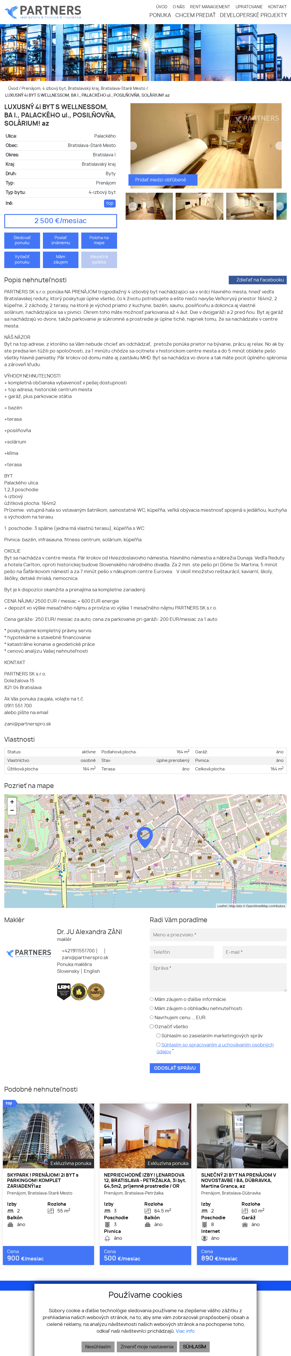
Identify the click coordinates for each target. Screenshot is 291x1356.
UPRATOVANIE (249, 7)
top (109, 203)
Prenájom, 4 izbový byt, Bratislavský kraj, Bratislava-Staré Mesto (84, 88)
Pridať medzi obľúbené (161, 180)
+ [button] (12, 801)
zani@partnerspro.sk (84, 957)
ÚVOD (161, 7)
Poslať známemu (60, 240)
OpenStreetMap (257, 905)
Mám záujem (60, 259)
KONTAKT (277, 7)
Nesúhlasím (98, 1347)
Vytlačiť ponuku (22, 259)
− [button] (12, 810)
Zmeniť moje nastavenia (146, 1347)
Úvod (12, 88)
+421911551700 (78, 951)
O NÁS (179, 7)
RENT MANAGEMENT (210, 7)
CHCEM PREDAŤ (195, 15)
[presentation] (132, 146)
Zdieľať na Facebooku (260, 280)
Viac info (185, 1331)
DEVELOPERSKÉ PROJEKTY (253, 15)
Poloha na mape (99, 240)
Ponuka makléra (74, 964)
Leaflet (222, 905)
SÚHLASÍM (194, 1347)
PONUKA (160, 15)
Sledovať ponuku (22, 240)
